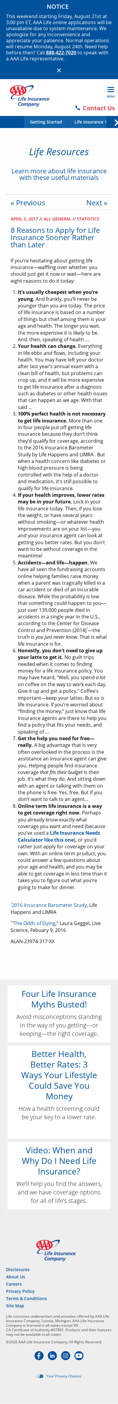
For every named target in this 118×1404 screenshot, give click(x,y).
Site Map (15, 1306)
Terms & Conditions (26, 1298)
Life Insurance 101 (93, 122)
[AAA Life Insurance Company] (29, 96)
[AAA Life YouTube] (79, 1358)
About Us (15, 1277)
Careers (14, 1284)
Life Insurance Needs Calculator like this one (59, 836)
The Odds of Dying (34, 923)
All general (58, 219)
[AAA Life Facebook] (39, 1358)
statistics (88, 219)
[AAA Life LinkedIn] (53, 1358)
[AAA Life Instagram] (66, 1358)
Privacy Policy (20, 1291)
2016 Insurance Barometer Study (49, 905)
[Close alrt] (59, 70)
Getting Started (46, 122)
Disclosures (18, 1269)
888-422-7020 (61, 52)
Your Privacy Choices (63, 1376)
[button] (112, 121)
